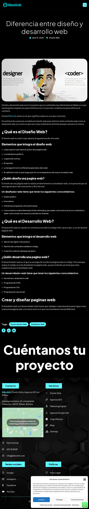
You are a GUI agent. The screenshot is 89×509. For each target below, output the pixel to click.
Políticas (53, 464)
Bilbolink (12, 116)
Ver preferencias (77, 499)
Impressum (75, 505)
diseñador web (37, 324)
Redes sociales (13, 464)
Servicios (54, 385)
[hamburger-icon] (85, 5)
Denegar (59, 499)
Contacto (10, 385)
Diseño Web (54, 38)
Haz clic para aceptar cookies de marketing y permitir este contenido (23, 422)
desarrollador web (19, 324)
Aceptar (41, 499)
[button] (85, 479)
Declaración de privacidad (62, 505)
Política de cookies (46, 505)
